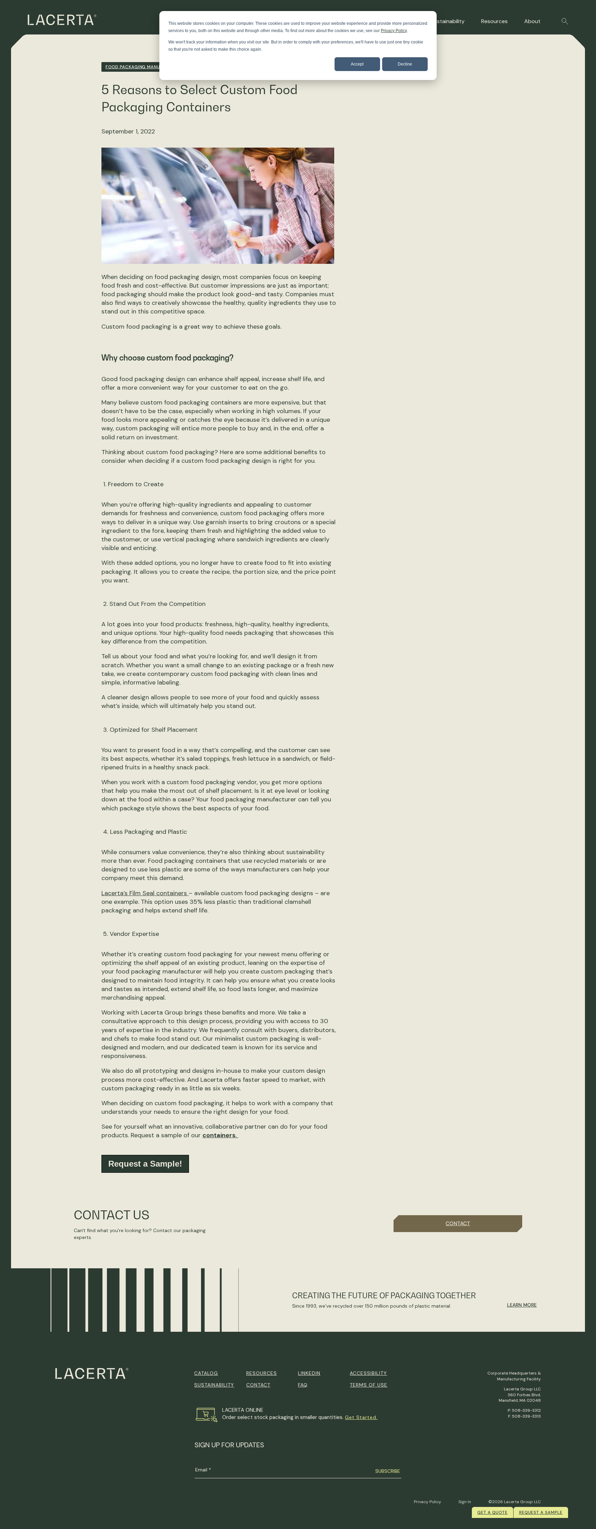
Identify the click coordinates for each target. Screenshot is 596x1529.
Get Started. (361, 1417)
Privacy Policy (394, 30)
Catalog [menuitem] (206, 1373)
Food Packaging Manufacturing (146, 67)
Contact (458, 1223)
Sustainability (448, 21)
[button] (565, 21)
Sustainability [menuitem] (214, 1385)
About (532, 21)
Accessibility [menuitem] (368, 1373)
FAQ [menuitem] (303, 1385)
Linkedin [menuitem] (309, 1373)
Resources (494, 21)
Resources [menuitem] (261, 1373)
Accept (357, 64)
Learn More (522, 1305)
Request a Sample (541, 1512)
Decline (405, 64)
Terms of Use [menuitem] (368, 1385)
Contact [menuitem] (258, 1385)
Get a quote (492, 1512)
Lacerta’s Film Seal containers (145, 893)
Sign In (464, 1502)
